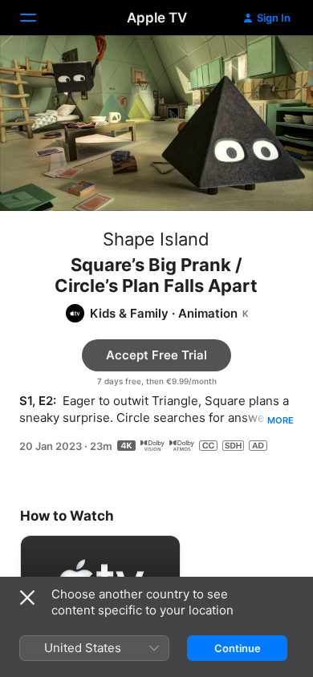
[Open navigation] (37, 17)
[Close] (27, 597)
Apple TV (157, 18)
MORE (280, 420)
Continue (237, 648)
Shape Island (156, 239)
